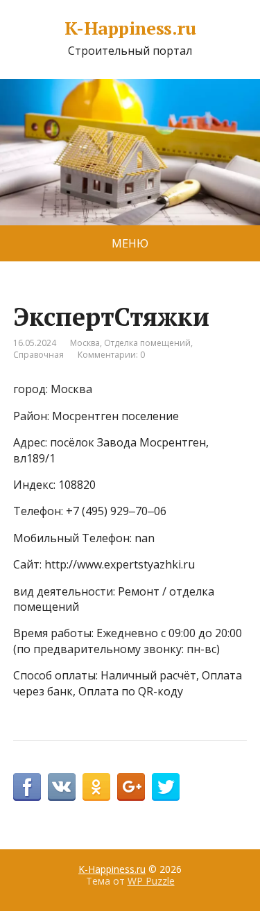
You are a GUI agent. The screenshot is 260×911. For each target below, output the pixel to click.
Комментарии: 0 (111, 355)
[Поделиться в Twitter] (166, 787)
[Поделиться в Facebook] (27, 787)
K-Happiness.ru (130, 28)
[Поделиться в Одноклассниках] (96, 787)
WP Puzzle (151, 880)
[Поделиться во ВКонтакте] (62, 787)
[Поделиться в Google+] (131, 787)
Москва (85, 343)
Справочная (38, 355)
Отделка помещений (147, 343)
